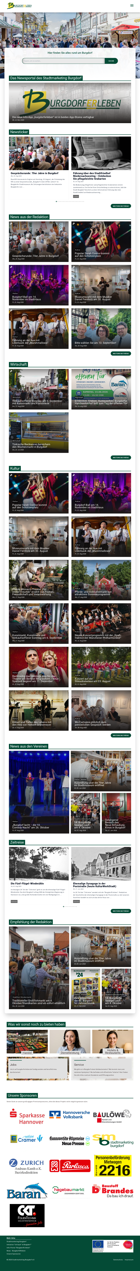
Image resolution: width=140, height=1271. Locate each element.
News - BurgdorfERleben (16, 1251)
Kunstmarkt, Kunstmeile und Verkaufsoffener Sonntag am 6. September (37, 636)
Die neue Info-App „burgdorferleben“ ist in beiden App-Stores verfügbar (53, 117)
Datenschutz (118, 1260)
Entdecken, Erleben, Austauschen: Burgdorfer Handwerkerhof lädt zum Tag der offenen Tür (101, 402)
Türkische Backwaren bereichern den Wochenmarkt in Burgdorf (31, 445)
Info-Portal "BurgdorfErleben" (18, 1248)
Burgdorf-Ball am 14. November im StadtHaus (26, 298)
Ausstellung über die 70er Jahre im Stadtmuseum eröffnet (92, 784)
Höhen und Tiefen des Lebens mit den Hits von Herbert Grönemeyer (31, 723)
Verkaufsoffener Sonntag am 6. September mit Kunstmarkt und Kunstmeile (37, 402)
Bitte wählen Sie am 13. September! (95, 343)
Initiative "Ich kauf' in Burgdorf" (19, 1245)
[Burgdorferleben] (19, 6)
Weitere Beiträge (121, 206)
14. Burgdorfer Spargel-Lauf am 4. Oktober (82, 825)
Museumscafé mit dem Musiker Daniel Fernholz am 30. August (93, 298)
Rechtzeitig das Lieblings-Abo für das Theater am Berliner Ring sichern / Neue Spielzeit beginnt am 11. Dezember (35, 679)
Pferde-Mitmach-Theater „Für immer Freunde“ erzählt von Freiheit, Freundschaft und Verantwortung (33, 592)
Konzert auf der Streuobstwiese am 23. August (92, 680)
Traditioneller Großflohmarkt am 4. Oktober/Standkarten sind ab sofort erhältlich (38, 1001)
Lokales (76, 196)
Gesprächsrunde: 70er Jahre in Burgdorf (35, 256)
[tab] (56, 201)
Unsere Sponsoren (14, 1254)
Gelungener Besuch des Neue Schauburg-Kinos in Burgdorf (115, 824)
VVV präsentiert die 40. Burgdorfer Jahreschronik (84, 1000)
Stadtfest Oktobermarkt (84, 819)
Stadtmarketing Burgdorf (16, 1241)
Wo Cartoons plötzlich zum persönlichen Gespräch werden (93, 723)
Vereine (83, 779)
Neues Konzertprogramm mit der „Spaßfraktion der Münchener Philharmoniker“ (98, 636)
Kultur (77, 250)
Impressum (129, 1260)
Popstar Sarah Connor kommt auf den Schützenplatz (92, 254)
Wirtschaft (17, 397)
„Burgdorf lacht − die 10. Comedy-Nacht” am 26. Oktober (30, 826)
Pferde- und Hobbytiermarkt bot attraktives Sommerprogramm (93, 593)
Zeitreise (14, 901)
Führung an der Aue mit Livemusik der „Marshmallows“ (30, 341)
